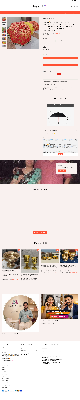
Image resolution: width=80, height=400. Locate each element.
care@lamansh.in (45, 349)
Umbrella (52, 18)
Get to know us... (14, 0)
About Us (61, 170)
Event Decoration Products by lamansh (9, 362)
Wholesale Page (43, 0)
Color (45, 38)
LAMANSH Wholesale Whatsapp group (9, 385)
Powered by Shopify (40, 395)
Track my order (36, 0)
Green (57, 40)
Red (48, 40)
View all (40, 245)
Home (44, 18)
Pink (45, 40)
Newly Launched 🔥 (5, 350)
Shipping (49, 34)
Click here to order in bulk (60, 58)
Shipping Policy (21, 0)
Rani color (69, 40)
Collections (48, 18)
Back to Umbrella (41, 232)
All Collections (4, 352)
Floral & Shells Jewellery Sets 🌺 (7, 360)
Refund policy (4, 373)
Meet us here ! (44, 347)
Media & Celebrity (5, 378)
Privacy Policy (4, 387)
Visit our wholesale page (48, 323)
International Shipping (29, 0)
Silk (44, 46)
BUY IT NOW (60, 65)
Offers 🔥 (47, 78)
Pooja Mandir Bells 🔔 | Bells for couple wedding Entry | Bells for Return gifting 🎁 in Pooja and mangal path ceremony (10, 355)
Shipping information (51, 130)
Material (46, 44)
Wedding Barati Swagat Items (7, 365)
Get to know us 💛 (49, 133)
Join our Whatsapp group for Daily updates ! (10, 383)
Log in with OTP (5, 347)
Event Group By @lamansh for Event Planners (10, 382)
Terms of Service (5, 380)
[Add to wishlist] (3, 194)
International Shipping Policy (7, 371)
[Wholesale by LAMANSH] (59, 306)
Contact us (4, 376)
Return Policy (7, 0)
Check (59, 74)
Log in (3, 0)
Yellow (53, 40)
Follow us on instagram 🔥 (10, 335)
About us (3, 367)
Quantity (46, 49)
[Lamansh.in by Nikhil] (20, 313)
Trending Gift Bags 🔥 (6, 358)
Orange (62, 40)
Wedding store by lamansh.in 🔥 (8, 363)
